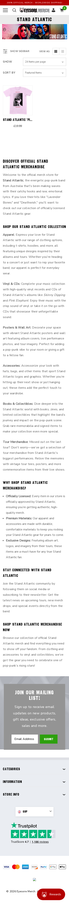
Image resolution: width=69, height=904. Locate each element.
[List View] (62, 51)
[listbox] (44, 73)
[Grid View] (56, 51)
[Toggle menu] (5, 10)
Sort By (9, 73)
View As (44, 51)
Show (7, 62)
